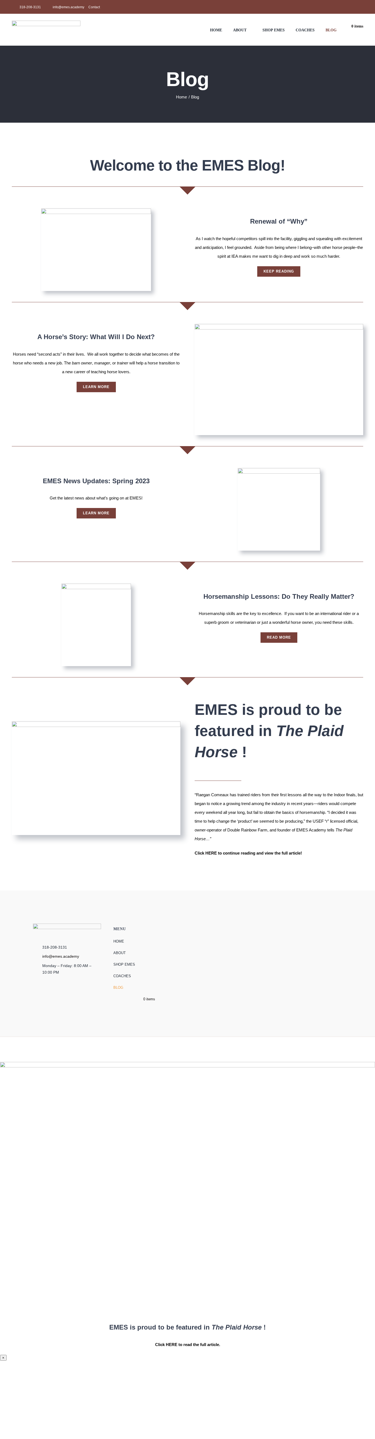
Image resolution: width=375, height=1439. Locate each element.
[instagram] (361, 7)
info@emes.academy (60, 956)
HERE (211, 853)
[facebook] (352, 7)
